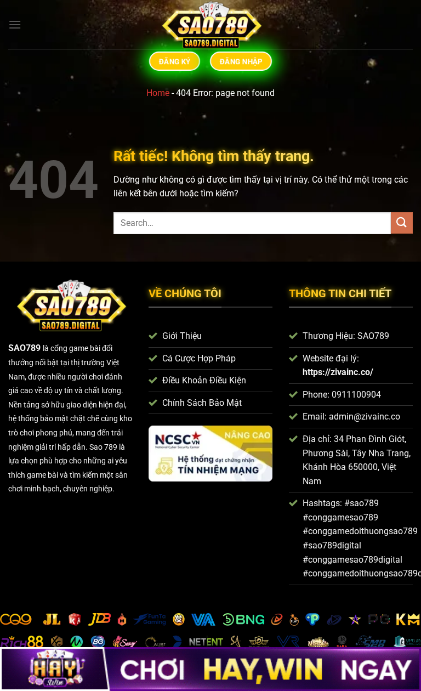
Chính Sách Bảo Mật (202, 403)
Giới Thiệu (182, 336)
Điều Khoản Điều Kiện (204, 380)
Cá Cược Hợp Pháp (199, 358)
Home (157, 93)
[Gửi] (402, 223)
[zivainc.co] (210, 24)
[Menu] (14, 24)
